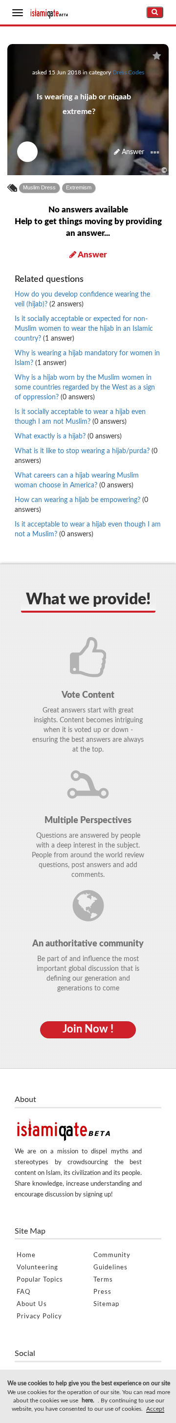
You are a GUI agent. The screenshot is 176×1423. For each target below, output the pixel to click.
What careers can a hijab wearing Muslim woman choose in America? (77, 480)
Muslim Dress (39, 187)
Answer (132, 152)
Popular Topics (40, 1280)
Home (26, 1255)
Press (102, 1292)
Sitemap (106, 1304)
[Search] (154, 12)
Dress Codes (128, 72)
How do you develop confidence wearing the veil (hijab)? (82, 299)
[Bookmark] (157, 56)
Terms (103, 1280)
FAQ (23, 1292)
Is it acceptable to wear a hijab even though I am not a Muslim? (88, 529)
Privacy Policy (39, 1316)
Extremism (78, 187)
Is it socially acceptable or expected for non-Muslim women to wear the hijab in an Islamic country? (84, 329)
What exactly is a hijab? (68, 436)
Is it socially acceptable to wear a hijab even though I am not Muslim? (80, 417)
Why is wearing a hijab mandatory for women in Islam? (87, 358)
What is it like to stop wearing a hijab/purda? (86, 456)
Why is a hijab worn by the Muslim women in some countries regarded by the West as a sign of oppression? (85, 387)
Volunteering (37, 1267)
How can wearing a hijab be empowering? (81, 505)
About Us (32, 1304)
